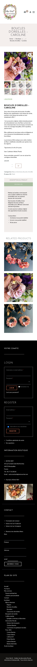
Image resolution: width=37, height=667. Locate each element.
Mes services (8, 591)
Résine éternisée (12, 644)
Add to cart (18, 166)
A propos (7, 588)
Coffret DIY (10, 637)
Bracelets (9, 609)
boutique (7, 600)
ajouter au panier (18, 291)
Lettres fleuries (11, 641)
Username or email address (14, 370)
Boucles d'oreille (28, 172)
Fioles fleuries (11, 639)
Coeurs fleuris (11, 634)
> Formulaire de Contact (11, 521)
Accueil (6, 586)
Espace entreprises (11, 593)
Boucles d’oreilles (12, 607)
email (5, 559)
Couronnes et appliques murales (16, 627)
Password (9, 378)
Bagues (9, 605)
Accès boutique (8, 646)
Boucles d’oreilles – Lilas (18, 254)
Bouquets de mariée (11, 614)
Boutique (18, 39)
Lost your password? (12, 392)
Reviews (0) (18, 184)
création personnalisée (12, 595)
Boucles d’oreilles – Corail (18, 283)
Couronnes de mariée (13, 611)
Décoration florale (10, 621)
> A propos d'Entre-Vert (11, 479)
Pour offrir (8, 630)
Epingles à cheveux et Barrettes (16, 618)
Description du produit (18, 180)
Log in (11, 388)
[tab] (18, 180)
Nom (5, 534)
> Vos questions (9, 443)
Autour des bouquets (13, 623)
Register (12, 431)
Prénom (6, 542)
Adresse (6, 550)
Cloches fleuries (11, 625)
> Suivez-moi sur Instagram (12, 526)
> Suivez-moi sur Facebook (12, 523)
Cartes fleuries (11, 632)
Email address (10, 410)
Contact (6, 598)
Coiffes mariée (9, 616)
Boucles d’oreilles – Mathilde (18, 316)
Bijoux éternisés (17, 172)
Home (11, 39)
